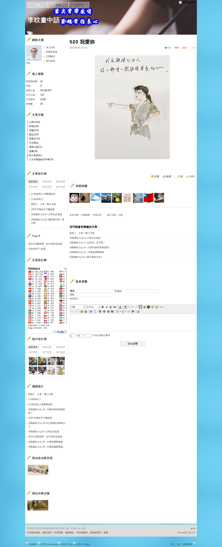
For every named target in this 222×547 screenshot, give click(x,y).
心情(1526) (34, 122)
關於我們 (47, 532)
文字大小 (90, 307)
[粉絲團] (27, 543)
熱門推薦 (60, 187)
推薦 (168, 176)
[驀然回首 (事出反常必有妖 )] (159, 198)
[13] (60, 361)
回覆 (156, 176)
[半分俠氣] (85, 198)
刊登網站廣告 (33, 532)
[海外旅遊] (33, 370)
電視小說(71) (35, 147)
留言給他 (50, 61)
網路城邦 (187, 544)
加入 (179, 544)
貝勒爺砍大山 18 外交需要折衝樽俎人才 (47, 425)
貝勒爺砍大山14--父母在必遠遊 (85, 238)
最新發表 (33, 181)
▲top (192, 528)
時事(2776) (34, 138)
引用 (180, 176)
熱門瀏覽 (33, 187)
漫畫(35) (33, 151)
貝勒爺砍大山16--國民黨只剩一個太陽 (47, 221)
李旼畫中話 (44, 20)
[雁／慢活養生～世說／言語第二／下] (127, 198)
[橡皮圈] (106, 198)
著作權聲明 (82, 532)
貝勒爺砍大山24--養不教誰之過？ (86, 257)
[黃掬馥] (117, 198)
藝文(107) (34, 134)
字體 (73, 307)
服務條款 (69, 532)
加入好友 (50, 47)
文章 (37, 4)
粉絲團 (33, 544)
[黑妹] (33, 361)
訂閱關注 (50, 56)
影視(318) (34, 126)
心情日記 (97, 215)
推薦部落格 (51, 52)
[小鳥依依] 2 (37, 199)
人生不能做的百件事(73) (41, 159)
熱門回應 (46, 187)
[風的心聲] (96, 198)
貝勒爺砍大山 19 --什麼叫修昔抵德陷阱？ (90, 247)
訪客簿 (79, 4)
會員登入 (74, 298)
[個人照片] (51, 361)
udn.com (191, 532)
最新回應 (46, 181)
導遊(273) (34, 130)
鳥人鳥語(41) (35, 155)
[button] (78, 307)
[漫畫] (51, 370)
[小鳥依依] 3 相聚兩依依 (43, 194)
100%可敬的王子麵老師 (43, 209)
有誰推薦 (81, 185)
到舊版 (68, 21)
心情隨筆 (85, 215)
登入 (172, 544)
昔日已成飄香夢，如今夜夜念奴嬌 (45, 243)
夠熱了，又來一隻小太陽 (82, 233)
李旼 (28, 63)
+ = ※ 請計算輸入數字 (92, 335)
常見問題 (58, 532)
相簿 (58, 4)
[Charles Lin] (138, 198)
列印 (192, 176)
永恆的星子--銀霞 (36, 249)
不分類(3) (34, 143)
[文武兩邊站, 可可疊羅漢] (148, 198)
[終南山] (74, 198)
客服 (106, 532)
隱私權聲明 (95, 532)
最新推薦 (60, 181)
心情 (120, 215)
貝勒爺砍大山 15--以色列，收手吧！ (87, 242)
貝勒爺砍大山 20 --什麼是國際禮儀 (87, 252)
